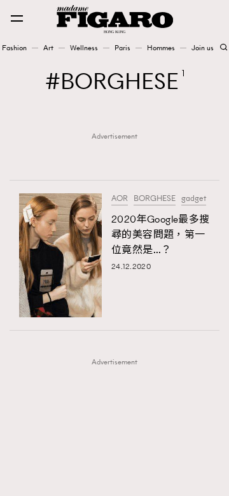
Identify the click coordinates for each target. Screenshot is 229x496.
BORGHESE (155, 198)
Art (48, 48)
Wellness (84, 48)
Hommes (161, 48)
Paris (122, 48)
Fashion (14, 48)
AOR (119, 198)
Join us (202, 48)
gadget (193, 198)
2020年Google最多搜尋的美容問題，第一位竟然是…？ (160, 234)
